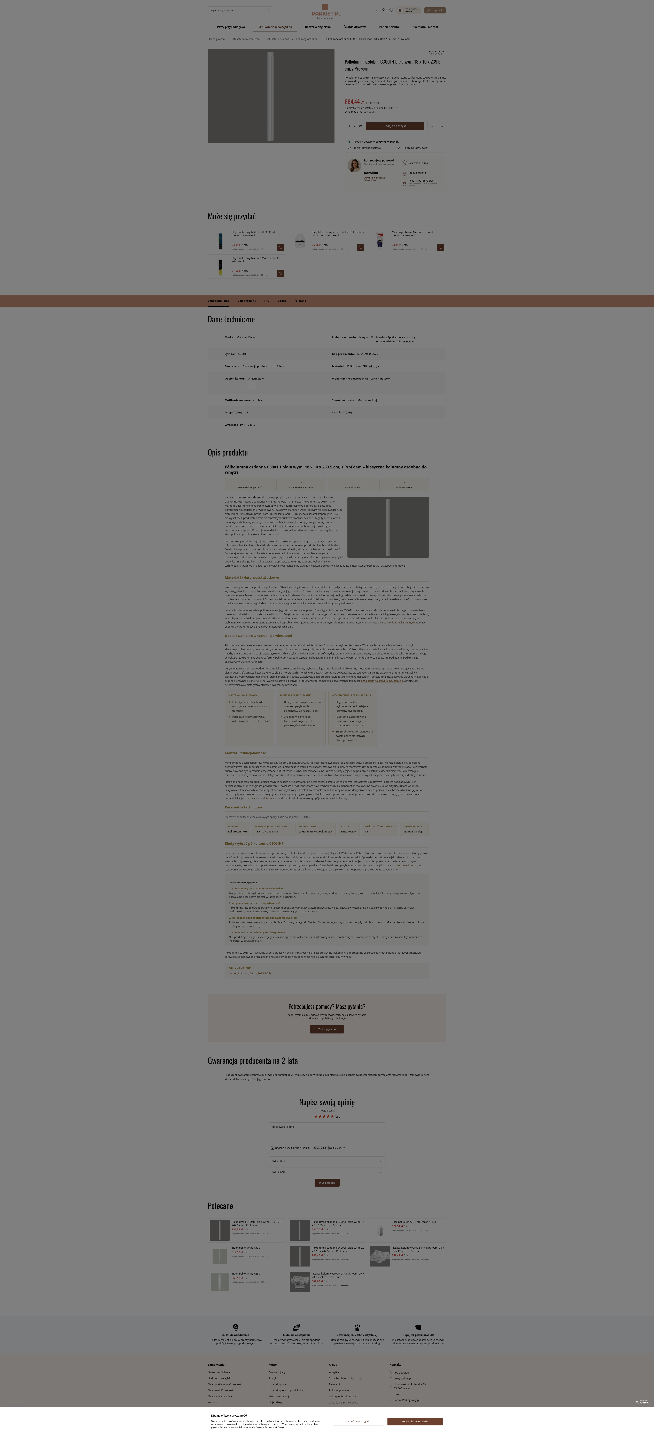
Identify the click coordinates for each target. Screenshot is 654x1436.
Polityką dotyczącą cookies (288, 1421)
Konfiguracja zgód (358, 1421)
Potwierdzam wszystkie (415, 1421)
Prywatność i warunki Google (270, 1427)
